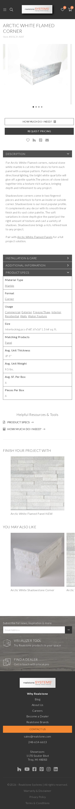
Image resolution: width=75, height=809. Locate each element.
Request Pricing (39, 131)
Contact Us (37, 729)
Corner (9, 298)
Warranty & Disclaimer (37, 790)
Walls (23, 316)
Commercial (12, 312)
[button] (33, 107)
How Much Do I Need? (37, 121)
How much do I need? (24, 429)
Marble (9, 285)
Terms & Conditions (37, 803)
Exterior (26, 312)
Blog (37, 699)
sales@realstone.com (37, 736)
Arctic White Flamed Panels (34, 237)
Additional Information (26, 265)
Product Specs (17, 272)
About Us (37, 704)
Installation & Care (21, 258)
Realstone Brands (37, 722)
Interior (56, 312)
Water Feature (37, 316)
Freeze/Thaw (41, 312)
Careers (37, 710)
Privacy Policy (37, 796)
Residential (12, 316)
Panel (8, 342)
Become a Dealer (37, 716)
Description (15, 153)
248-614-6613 (37, 742)
